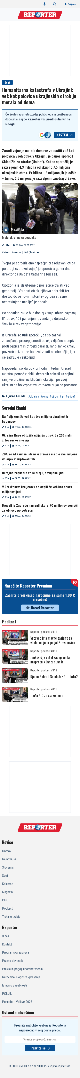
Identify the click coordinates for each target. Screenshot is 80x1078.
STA (7, 245)
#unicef (70, 396)
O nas (5, 936)
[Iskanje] (54, 4)
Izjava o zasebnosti (14, 985)
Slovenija (8, 867)
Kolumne (7, 884)
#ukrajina (33, 396)
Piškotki (7, 994)
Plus (5, 900)
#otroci (54, 396)
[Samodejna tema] (44, 3)
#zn (62, 396)
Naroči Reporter (42, 607)
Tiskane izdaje (11, 917)
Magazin (7, 892)
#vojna (44, 396)
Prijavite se (38, 1048)
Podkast (7, 908)
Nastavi (62, 135)
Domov (6, 851)
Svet (7, 82)
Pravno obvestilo (13, 961)
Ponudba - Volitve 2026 (17, 1002)
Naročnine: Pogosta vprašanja (21, 977)
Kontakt (7, 944)
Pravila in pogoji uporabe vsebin (22, 969)
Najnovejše (9, 859)
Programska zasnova (15, 953)
